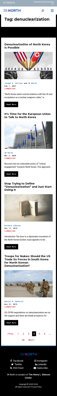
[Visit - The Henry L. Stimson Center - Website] (14, 3)
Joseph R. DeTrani (13, 83)
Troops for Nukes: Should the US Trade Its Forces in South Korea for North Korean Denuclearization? (27, 261)
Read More (11, 104)
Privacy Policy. (36, 387)
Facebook (18, 360)
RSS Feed (18, 368)
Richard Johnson (12, 225)
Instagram (42, 360)
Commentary (10, 88)
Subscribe (42, 368)
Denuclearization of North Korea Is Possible (27, 46)
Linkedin (42, 364)
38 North (32, 83)
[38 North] (28, 354)
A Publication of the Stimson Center (43, 1)
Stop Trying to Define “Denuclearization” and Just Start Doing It (28, 187)
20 (24, 340)
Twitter (18, 364)
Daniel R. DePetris (13, 301)
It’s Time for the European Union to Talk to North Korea (27, 115)
